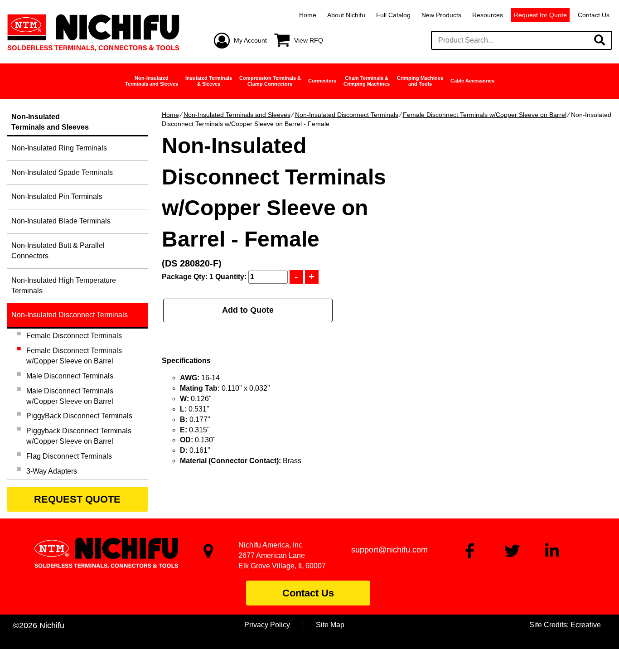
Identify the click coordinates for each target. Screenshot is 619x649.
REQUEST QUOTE (77, 499)
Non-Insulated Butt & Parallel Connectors (58, 251)
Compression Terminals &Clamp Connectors (270, 81)
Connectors (322, 80)
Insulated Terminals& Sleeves (208, 81)
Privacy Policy (267, 625)
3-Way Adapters (51, 471)
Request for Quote (540, 15)
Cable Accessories (472, 80)
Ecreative (586, 625)
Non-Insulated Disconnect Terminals (346, 114)
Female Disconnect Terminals (74, 335)
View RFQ (308, 40)
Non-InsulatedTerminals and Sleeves (151, 81)
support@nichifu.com (389, 549)
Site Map (330, 625)
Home (307, 15)
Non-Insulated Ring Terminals (59, 148)
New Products (441, 15)
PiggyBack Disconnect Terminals (79, 416)
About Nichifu (346, 15)
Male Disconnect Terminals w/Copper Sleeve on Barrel (69, 396)
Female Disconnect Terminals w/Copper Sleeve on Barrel (484, 114)
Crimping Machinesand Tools (420, 81)
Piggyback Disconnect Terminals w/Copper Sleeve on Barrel (78, 436)
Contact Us (593, 15)
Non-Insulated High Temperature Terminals (63, 285)
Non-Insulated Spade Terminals (62, 172)
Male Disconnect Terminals (69, 376)
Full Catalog (393, 15)
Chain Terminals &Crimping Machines (366, 81)
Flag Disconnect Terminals (69, 456)
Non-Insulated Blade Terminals (61, 221)
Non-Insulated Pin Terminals (56, 196)
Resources (487, 15)
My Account (250, 40)
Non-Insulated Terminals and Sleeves (237, 114)
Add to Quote (248, 310)
